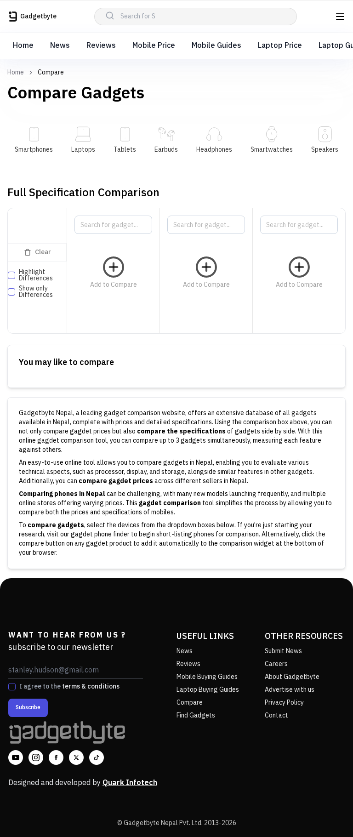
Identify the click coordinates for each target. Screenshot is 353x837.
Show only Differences (36, 291)
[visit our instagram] (35, 757)
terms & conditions (91, 686)
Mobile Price (153, 46)
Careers (276, 664)
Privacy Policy (284, 702)
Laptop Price (280, 46)
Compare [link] (51, 72)
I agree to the (69, 686)
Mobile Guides (216, 46)
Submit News (283, 651)
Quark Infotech (129, 783)
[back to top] (325, 813)
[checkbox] (11, 275)
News (60, 46)
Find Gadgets (195, 715)
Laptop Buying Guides (207, 689)
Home (23, 46)
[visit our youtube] (15, 757)
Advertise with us (289, 689)
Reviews (101, 46)
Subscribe (28, 707)
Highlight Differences (36, 275)
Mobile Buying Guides (207, 677)
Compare (189, 702)
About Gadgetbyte (292, 677)
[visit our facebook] (56, 757)
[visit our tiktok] (96, 757)
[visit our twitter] (76, 757)
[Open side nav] (340, 16)
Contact (276, 715)
